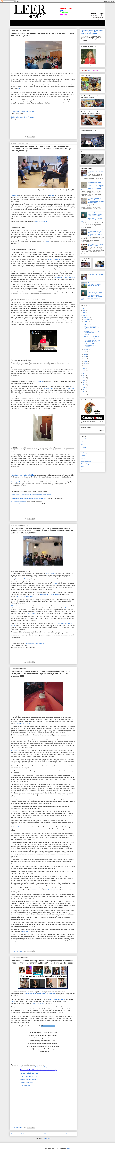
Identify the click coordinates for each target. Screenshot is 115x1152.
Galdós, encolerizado (25, 1085)
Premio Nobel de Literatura (57, 999)
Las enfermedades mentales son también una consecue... (91, 333)
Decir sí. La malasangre (22, 579)
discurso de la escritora (19, 827)
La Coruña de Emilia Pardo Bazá (29, 1073)
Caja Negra (39, 381)
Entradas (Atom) (47, 1138)
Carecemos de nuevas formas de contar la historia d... (92, 340)
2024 (84, 312)
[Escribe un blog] (29, 137)
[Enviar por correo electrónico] (28, 137)
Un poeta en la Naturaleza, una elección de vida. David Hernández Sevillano (95, 284)
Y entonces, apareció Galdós (27, 1082)
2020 (84, 373)
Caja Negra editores (41, 221)
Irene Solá (25, 931)
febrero (86, 363)
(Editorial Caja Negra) (53, 259)
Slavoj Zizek (58, 277)
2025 (84, 310)
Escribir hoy (84, 452)
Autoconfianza (84, 439)
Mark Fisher (14, 195)
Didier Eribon (70, 388)
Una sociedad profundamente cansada (20, 503)
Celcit (55, 583)
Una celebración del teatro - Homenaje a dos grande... (91, 337)
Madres (83, 458)
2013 (84, 389)
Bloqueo (83, 444)
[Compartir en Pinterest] (34, 137)
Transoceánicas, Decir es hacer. (34, 643)
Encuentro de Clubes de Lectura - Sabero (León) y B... (91, 327)
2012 (84, 391)
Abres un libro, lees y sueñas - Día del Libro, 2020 (96, 245)
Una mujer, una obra (39, 1003)
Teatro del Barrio (51, 573)
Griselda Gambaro (16, 606)
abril (85, 358)
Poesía (83, 469)
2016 (84, 382)
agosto (86, 349)
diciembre (87, 317)
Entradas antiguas (70, 1134)
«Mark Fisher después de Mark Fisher (22, 475)
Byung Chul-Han (48, 388)
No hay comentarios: (17, 136)
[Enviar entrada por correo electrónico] (25, 136)
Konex (67, 608)
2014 (84, 387)
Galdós (13, 1001)
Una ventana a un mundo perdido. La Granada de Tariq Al (34, 1067)
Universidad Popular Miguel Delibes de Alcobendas (40, 993)
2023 (84, 315)
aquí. (19, 88)
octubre (86, 321)
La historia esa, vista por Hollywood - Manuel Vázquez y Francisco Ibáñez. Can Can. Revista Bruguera (96, 200)
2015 (84, 384)
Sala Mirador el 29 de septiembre (49, 594)
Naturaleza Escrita (86, 461)
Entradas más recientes (18, 1134)
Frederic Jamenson (69, 277)
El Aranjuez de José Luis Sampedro (28, 1079)
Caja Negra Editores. (17, 482)
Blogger (68, 1148)
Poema (83, 466)
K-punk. (47, 242)
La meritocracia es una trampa (18, 501)
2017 (84, 380)
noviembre (87, 319)
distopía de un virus (46, 795)
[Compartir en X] (31, 137)
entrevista (83, 447)
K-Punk (51, 195)
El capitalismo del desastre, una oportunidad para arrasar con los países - (28, 498)
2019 (84, 375)
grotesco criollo (31, 613)
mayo (85, 356)
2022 (84, 368)
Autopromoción (85, 441)
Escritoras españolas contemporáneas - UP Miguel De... (90, 345)
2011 (84, 394)
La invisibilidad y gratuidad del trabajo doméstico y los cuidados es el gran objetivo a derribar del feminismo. (31, 494)
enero (86, 365)
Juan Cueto (14, 750)
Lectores (83, 455)
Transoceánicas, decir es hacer (25, 596)
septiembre (87, 324)
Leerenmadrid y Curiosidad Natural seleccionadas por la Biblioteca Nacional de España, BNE (92, 32)
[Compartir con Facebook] (33, 137)
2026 (84, 308)
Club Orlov (34, 890)
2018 (84, 378)
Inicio (44, 1134)
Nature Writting (85, 464)
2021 (84, 371)
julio (85, 352)
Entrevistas (84, 450)
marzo (86, 361)
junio (85, 354)
